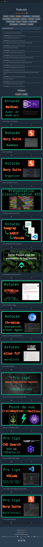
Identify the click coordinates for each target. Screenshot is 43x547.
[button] (41, 1)
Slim (40, 536)
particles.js (37, 536)
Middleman (31, 536)
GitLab (25, 532)
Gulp (27, 536)
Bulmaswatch (14, 536)
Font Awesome (21, 536)
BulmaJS (8, 536)
